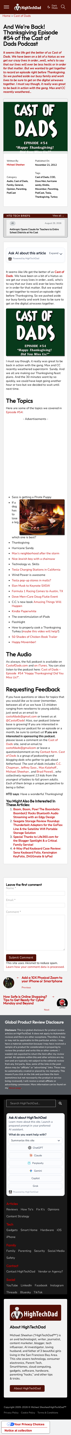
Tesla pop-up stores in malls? (31, 580)
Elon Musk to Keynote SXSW (31, 586)
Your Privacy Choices (29, 1424)
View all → (58, 215)
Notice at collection (18, 1430)
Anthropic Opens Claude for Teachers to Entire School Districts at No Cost (34, 231)
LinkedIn (26, 1285)
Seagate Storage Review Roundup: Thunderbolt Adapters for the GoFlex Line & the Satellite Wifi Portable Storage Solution (37, 827)
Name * (11, 888)
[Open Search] (63, 7)
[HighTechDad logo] (35, 1312)
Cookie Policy (28, 1412)
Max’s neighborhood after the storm (35, 553)
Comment (13, 912)
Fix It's (40, 1209)
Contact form (48, 752)
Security (39, 1251)
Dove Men (40, 181)
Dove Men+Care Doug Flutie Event (35, 597)
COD (52, 177)
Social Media (56, 1251)
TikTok (38, 1292)
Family (10, 185)
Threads (11, 1292)
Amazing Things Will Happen (36, 604)
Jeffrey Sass (29, 768)
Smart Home (29, 1230)
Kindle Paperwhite (24, 611)
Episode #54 (14, 412)
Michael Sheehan (16, 164)
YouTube (12, 1285)
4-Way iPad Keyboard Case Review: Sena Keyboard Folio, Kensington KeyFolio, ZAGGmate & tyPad (37, 852)
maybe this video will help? (40, 631)
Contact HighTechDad (20, 1272)
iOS (59, 1230)
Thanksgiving (42, 197)
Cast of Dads (21, 181)
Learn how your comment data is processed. (35, 967)
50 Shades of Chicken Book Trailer (34, 637)
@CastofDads (15, 721)
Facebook (41, 1285)
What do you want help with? (27, 1134)
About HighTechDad (27, 1388)
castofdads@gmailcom (21, 748)
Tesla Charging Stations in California (36, 570)
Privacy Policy (11, 1412)
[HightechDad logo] (28, 7)
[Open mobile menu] (6, 6)
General (19, 185)
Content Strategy (17, 1216)
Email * (10, 900)
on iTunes (40, 666)
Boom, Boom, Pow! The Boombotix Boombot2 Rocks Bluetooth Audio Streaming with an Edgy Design (36, 813)
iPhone (10, 1237)
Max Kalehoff (47, 768)
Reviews (12, 1209)
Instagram (57, 1285)
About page (15, 1088)
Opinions (53, 1209)
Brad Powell (45, 772)
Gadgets (12, 1230)
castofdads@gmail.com (21, 716)
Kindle (45, 185)
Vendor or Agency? (50, 1272)
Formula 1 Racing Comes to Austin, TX (37, 591)
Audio (10, 181)
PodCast (11, 193)
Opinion (11, 189)
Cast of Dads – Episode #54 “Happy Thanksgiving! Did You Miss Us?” (35, 673)
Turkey (54, 197)
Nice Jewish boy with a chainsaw (33, 559)
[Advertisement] (35, 456)
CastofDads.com (17, 666)
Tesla (48, 193)
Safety (10, 1258)
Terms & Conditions (48, 1412)
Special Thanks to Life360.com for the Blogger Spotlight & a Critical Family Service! (35, 841)
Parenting (21, 189)
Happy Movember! (24, 642)
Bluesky (25, 1292)
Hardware (47, 1230)
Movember (41, 189)
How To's (27, 1209)
